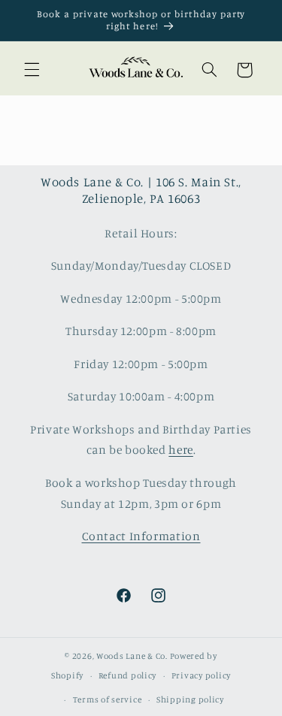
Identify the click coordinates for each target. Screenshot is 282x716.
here (180, 450)
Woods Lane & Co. (132, 656)
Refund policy (128, 675)
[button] (31, 70)
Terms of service (107, 699)
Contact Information (141, 536)
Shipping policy (190, 699)
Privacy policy (201, 675)
